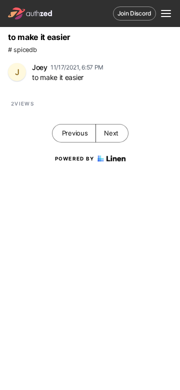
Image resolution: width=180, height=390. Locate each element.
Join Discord (135, 13)
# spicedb (22, 50)
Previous (75, 133)
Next (111, 133)
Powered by (74, 159)
